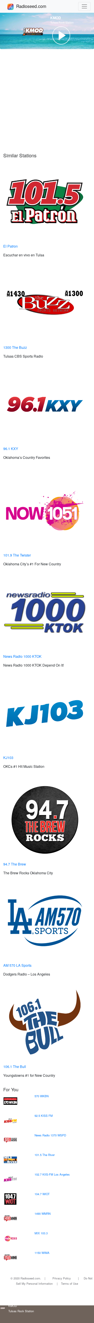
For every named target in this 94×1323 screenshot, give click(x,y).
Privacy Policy (61, 1278)
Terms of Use (69, 1283)
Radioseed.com (36, 6)
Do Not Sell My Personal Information (54, 1281)
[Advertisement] (47, 100)
